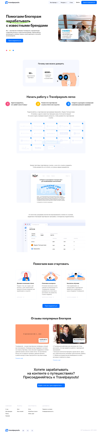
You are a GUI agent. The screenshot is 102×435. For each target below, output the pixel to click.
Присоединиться (14, 41)
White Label (31, 413)
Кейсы (7, 413)
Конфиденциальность (47, 411)
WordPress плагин (32, 411)
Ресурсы (63, 2)
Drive (29, 409)
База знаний (20, 411)
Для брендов (8, 411)
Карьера (7, 416)
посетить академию (71, 297)
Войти (78, 2)
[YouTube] (23, 430)
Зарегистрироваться (89, 2)
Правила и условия (47, 409)
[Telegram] (32, 430)
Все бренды (53, 2)
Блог (18, 409)
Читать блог (19, 297)
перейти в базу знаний (47, 297)
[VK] (27, 430)
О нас (71, 2)
